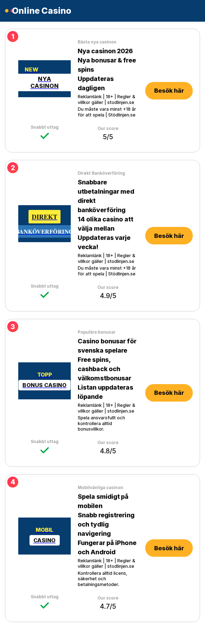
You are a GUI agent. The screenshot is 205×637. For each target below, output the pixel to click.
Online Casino (42, 10)
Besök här (169, 90)
